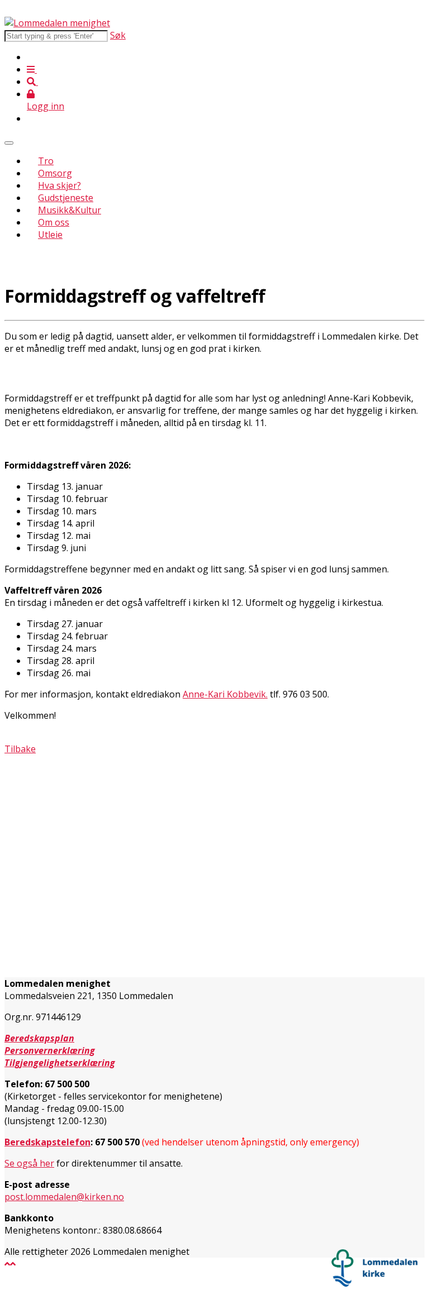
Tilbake (20, 749)
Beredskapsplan (39, 1038)
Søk (118, 35)
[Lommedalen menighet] (57, 23)
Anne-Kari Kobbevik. (225, 694)
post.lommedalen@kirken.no (64, 1197)
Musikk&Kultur (69, 210)
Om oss (53, 222)
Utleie (50, 234)
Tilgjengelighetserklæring (59, 1063)
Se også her (29, 1163)
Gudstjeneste (65, 198)
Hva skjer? (59, 185)
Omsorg (55, 173)
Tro (46, 161)
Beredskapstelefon (47, 1142)
